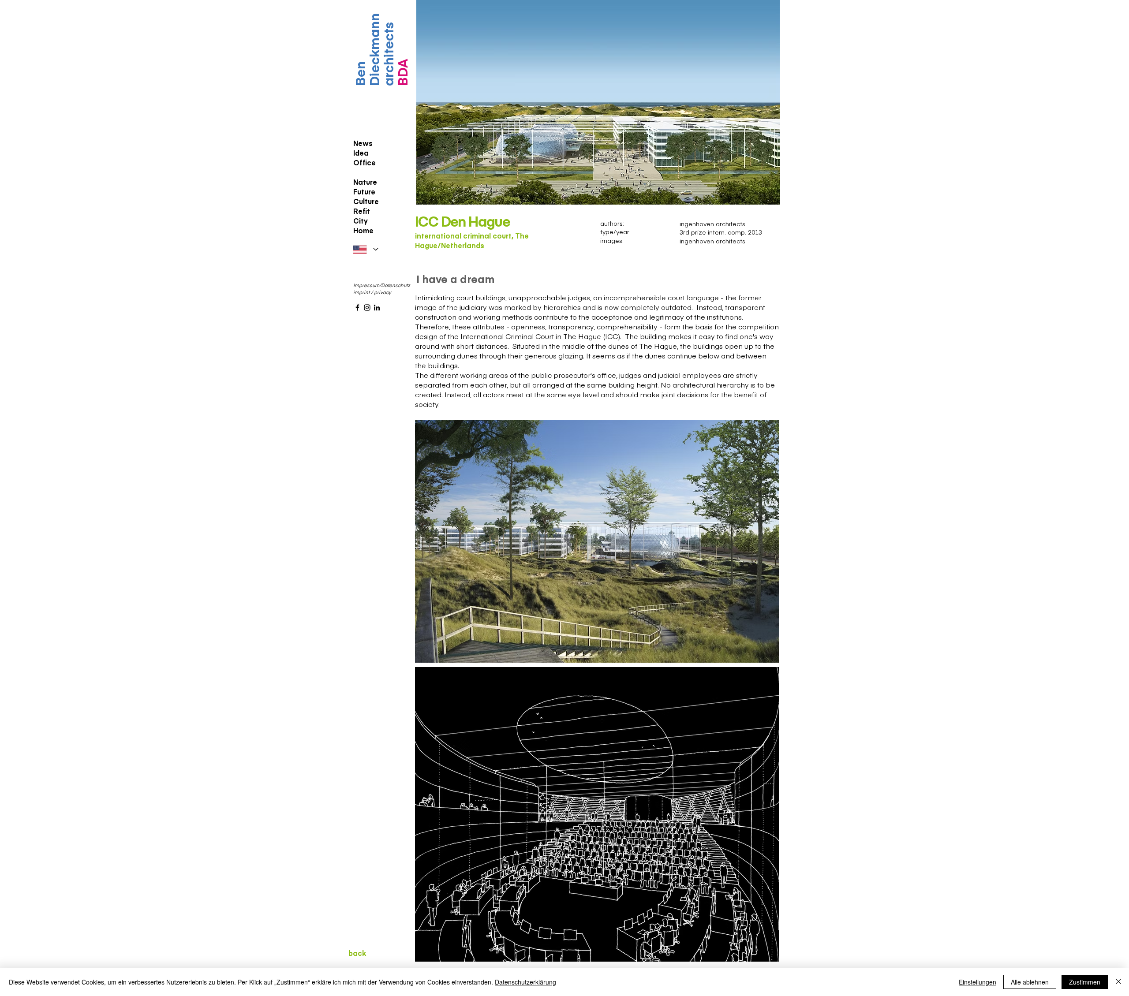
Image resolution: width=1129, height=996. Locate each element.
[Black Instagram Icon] (367, 307)
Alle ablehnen (1030, 981)
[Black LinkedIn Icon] (377, 307)
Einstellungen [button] (977, 981)
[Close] (1118, 982)
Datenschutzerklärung (525, 981)
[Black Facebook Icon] (357, 307)
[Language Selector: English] (365, 249)
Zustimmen (1084, 981)
